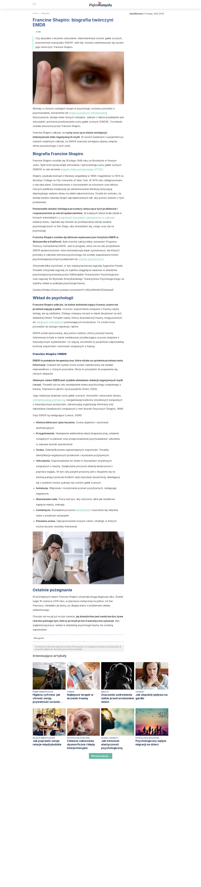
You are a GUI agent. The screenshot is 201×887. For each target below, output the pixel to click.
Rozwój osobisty (109, 738)
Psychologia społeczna (147, 738)
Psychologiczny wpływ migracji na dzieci (151, 742)
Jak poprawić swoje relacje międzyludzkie (47, 742)
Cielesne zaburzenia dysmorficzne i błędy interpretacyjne (81, 744)
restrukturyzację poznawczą (49, 400)
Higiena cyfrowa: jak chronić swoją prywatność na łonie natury (46, 698)
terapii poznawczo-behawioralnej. (88, 112)
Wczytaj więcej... (100, 756)
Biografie (46, 13)
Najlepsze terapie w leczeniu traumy (80, 696)
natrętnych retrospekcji (49, 322)
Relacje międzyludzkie (44, 738)
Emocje (105, 692)
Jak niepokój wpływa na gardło (152, 696)
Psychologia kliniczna (78, 738)
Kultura (36, 13)
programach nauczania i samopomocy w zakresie (87, 217)
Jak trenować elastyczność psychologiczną (112, 744)
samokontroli (83, 510)
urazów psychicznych (91, 259)
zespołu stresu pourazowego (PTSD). (82, 169)
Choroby (140, 692)
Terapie (70, 692)
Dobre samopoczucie (43, 692)
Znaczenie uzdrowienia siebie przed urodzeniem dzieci (117, 698)
